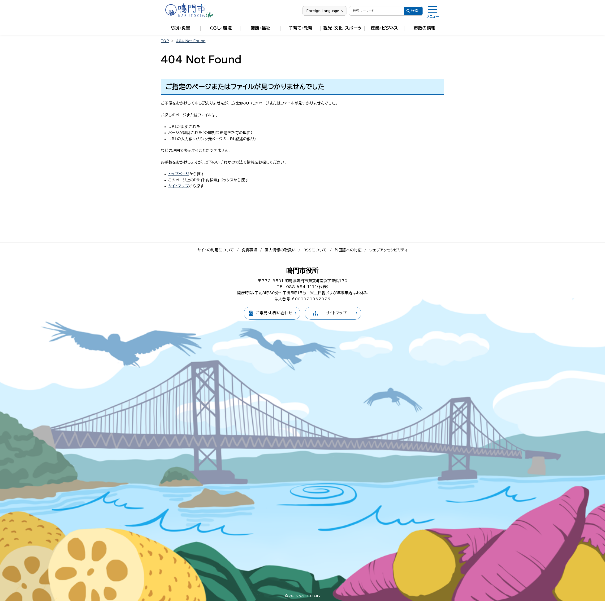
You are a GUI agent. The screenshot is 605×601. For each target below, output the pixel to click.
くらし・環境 (220, 28)
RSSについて (315, 250)
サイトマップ (178, 186)
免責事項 (249, 250)
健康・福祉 (260, 28)
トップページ (178, 174)
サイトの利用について (215, 250)
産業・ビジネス (384, 28)
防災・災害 (180, 28)
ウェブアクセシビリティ (388, 250)
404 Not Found (190, 41)
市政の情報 (425, 28)
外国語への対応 (348, 250)
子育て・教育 (300, 28)
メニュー (433, 16)
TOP (165, 41)
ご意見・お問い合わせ (274, 313)
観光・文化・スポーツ (342, 28)
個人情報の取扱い (280, 250)
